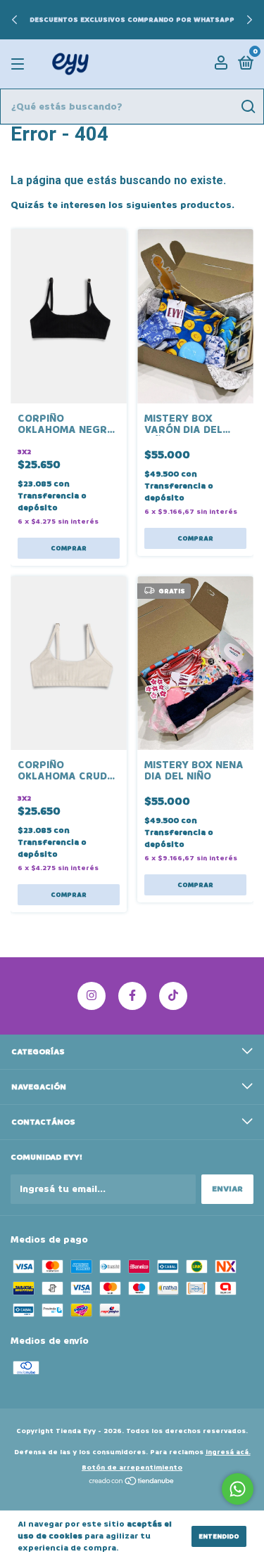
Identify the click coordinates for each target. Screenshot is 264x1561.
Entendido (219, 1536)
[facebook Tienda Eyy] (132, 996)
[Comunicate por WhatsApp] (237, 1489)
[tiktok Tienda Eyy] (173, 996)
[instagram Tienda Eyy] (91, 996)
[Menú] (20, 64)
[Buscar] (247, 106)
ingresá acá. (228, 1452)
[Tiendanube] (132, 1482)
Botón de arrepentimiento (132, 1467)
